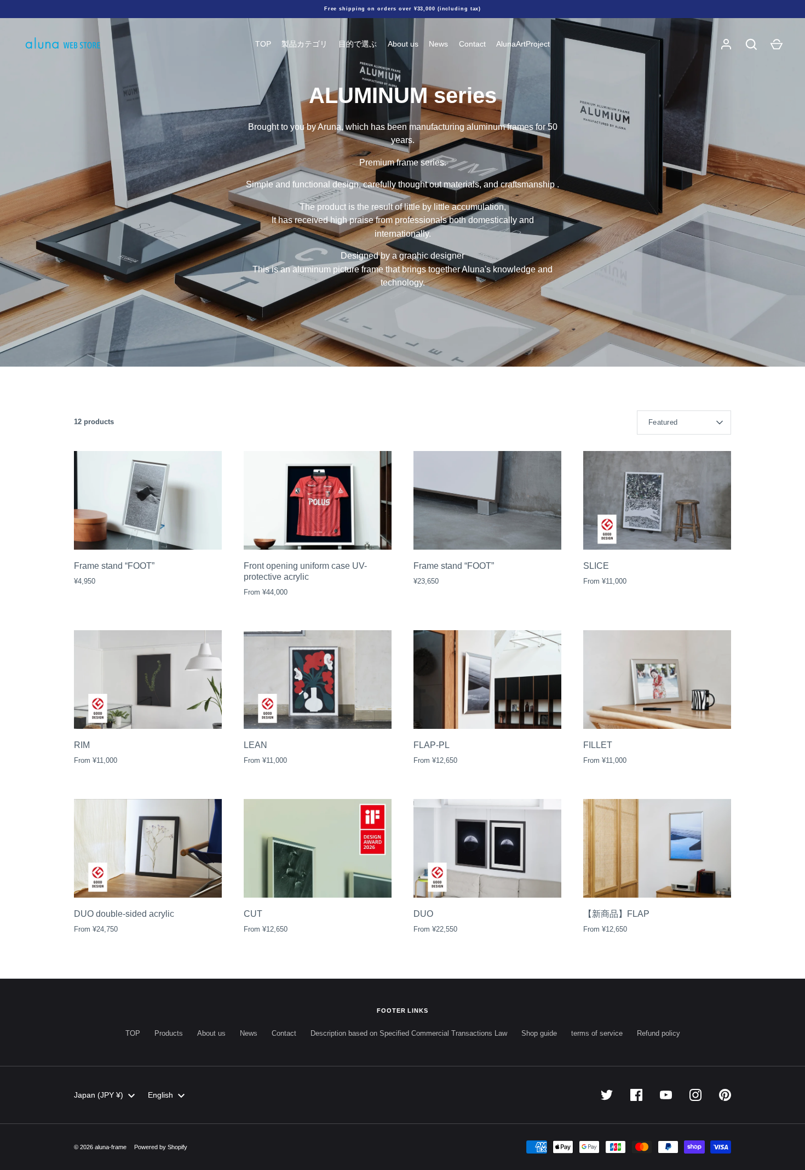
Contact (472, 43)
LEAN (255, 745)
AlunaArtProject (523, 43)
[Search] (751, 44)
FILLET (597, 745)
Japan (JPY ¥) (98, 1095)
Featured (662, 422)
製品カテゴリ (304, 43)
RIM (82, 745)
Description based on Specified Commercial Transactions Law (409, 1033)
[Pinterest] (725, 1095)
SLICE (596, 565)
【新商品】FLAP (616, 913)
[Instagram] (695, 1095)
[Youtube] (666, 1095)
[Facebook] (636, 1095)
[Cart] (776, 44)
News (438, 43)
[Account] (726, 44)
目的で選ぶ (357, 43)
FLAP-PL (431, 745)
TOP (263, 43)
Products (168, 1033)
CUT (253, 913)
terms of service (597, 1033)
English (160, 1095)
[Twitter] (607, 1095)
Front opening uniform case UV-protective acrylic (305, 571)
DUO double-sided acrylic (124, 913)
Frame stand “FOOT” (114, 565)
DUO (423, 913)
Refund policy (658, 1033)
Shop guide (539, 1033)
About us (403, 43)
